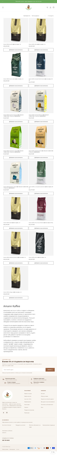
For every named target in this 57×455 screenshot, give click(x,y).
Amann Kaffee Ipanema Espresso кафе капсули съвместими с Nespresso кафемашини (13, 115)
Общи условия (44, 396)
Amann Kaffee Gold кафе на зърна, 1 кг (11, 222)
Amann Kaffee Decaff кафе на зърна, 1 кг (12, 44)
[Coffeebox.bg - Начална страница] (7, 395)
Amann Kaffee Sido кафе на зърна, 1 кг (37, 44)
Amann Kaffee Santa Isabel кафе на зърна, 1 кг (13, 79)
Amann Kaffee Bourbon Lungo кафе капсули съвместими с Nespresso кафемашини (15, 187)
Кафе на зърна (28, 393)
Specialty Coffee (27, 399)
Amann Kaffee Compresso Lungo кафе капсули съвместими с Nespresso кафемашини (13, 151)
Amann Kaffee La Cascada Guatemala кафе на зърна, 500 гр (41, 187)
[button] (2, 7)
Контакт (43, 393)
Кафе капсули (27, 396)
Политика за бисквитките (47, 404)
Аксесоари (27, 404)
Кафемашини (27, 401)
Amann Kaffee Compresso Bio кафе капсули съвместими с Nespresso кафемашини (41, 151)
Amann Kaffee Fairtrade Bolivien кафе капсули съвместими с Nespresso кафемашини (39, 115)
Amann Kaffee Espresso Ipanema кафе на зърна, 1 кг (14, 257)
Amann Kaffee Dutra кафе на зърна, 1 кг (37, 257)
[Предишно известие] (2, 1)
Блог (42, 407)
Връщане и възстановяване (48, 401)
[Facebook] (3, 412)
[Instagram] (6, 412)
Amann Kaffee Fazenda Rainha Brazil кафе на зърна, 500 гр (41, 79)
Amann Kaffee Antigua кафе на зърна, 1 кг (12, 292)
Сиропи (26, 407)
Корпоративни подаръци (49, 425)
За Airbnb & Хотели (6, 425)
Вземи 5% (50, 369)
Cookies (17, 449)
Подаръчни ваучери (29, 410)
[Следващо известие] (54, 1)
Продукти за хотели (20, 425)
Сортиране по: (26, 15)
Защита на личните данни (47, 399)
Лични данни (12, 449)
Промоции (26, 412)
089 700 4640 (6, 440)
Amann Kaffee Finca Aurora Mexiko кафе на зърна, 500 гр (41, 222)
